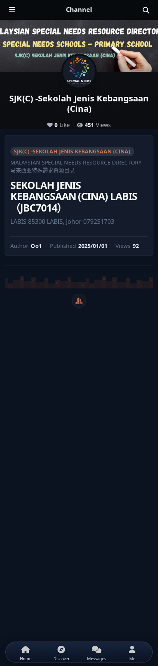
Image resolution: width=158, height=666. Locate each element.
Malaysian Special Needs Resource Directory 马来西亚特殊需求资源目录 (76, 166)
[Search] (145, 10)
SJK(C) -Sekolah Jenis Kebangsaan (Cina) (72, 151)
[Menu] (12, 10)
